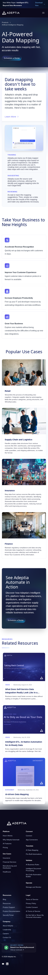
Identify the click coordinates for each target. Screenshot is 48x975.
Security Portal (8, 915)
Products (5, 22)
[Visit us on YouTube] (3, 964)
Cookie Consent (32, 907)
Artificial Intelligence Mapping (12, 25)
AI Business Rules (32, 864)
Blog (4, 899)
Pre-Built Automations (34, 854)
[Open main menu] (43, 13)
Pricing (5, 847)
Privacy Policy (31, 903)
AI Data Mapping (32, 850)
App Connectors (32, 840)
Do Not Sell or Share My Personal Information (35, 916)
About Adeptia (8, 926)
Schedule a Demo (12, 58)
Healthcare (7, 872)
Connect (29, 836)
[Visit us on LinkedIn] (7, 964)
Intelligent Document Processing (33, 870)
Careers (6, 934)
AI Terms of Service (33, 911)
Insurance (6, 858)
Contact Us (7, 937)
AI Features (7, 843)
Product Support (9, 907)
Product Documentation (11, 911)
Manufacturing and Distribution (10, 867)
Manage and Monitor (33, 887)
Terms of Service (32, 899)
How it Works (7, 836)
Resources (7, 903)
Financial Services (9, 862)
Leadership (7, 930)
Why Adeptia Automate (11, 840)
